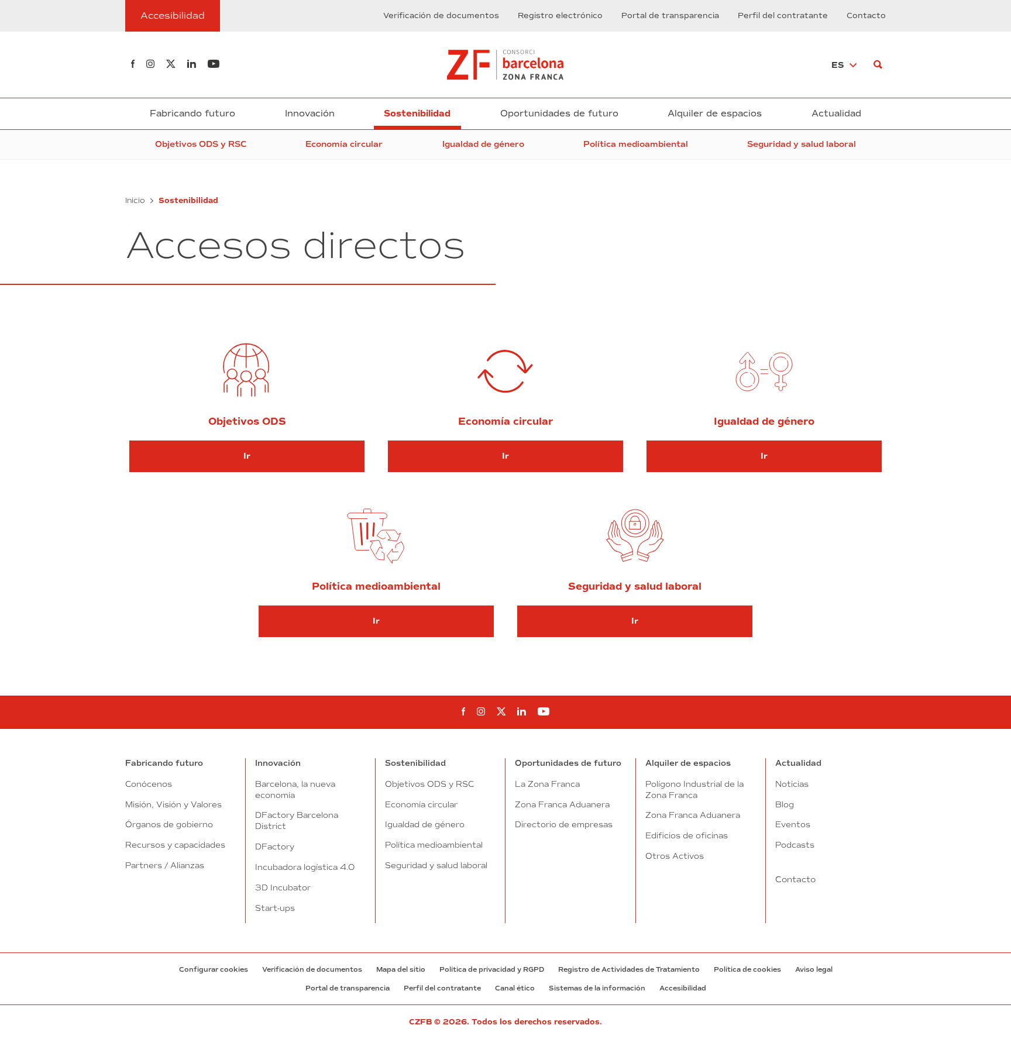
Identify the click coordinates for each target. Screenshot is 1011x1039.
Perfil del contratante (783, 15)
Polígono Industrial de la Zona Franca (694, 789)
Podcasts (794, 844)
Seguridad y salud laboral (801, 144)
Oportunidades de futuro (559, 113)
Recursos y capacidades (175, 844)
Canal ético (515, 988)
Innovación (310, 113)
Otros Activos (674, 856)
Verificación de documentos (441, 15)
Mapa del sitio (400, 969)
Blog (784, 804)
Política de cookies (747, 969)
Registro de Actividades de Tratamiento (629, 969)
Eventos (792, 824)
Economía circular (344, 144)
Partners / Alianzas (164, 865)
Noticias (792, 784)
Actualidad (836, 113)
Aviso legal (814, 969)
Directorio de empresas (564, 824)
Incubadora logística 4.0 (305, 867)
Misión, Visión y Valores (173, 804)
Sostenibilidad (417, 113)
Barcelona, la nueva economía (295, 789)
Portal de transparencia (670, 15)
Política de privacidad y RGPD (491, 969)
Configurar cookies (213, 969)
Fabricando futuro (192, 113)
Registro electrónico (560, 15)
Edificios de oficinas (686, 835)
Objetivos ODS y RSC (200, 144)
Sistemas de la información (597, 988)
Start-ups (275, 908)
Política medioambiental (635, 144)
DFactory (274, 846)
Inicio (135, 200)
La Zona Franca (547, 784)
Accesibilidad (682, 988)
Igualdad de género (483, 144)
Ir (246, 456)
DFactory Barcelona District (296, 820)
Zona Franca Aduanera (562, 804)
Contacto (866, 15)
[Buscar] (878, 64)
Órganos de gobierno (169, 824)
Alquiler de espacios (715, 113)
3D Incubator (283, 887)
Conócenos (148, 784)
